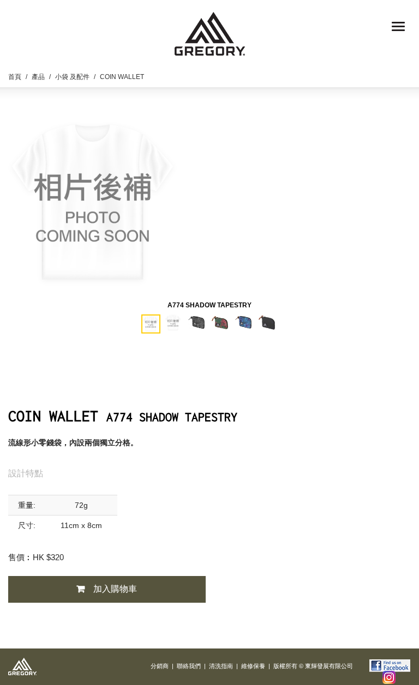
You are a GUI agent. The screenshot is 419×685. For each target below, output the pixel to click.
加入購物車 (115, 588)
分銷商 (160, 666)
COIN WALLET (122, 77)
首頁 (14, 77)
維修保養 (253, 666)
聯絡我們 (189, 666)
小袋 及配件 (72, 77)
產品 (38, 77)
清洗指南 (221, 666)
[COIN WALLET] (92, 199)
